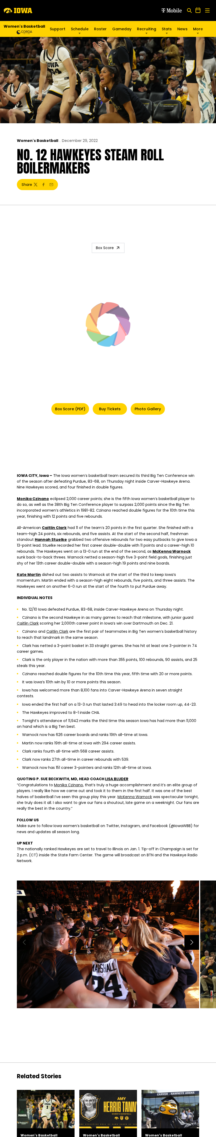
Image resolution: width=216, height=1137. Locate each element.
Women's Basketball (37, 140)
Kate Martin (29, 574)
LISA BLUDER (116, 779)
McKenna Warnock (172, 551)
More (198, 29)
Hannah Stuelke (51, 539)
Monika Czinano (33, 498)
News (182, 29)
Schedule (80, 29)
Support (57, 29)
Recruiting (146, 29)
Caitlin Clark (54, 527)
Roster (100, 29)
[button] (191, 942)
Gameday (121, 29)
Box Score (105, 247)
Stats (167, 29)
